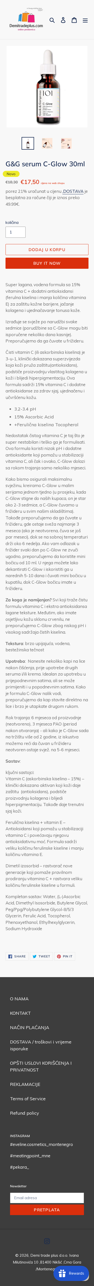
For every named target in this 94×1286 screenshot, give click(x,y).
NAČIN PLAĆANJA (29, 1027)
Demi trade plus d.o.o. (49, 1255)
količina (12, 222)
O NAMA (19, 999)
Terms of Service (28, 1099)
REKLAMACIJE (25, 1084)
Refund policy (24, 1113)
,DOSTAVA (72, 191)
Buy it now (47, 263)
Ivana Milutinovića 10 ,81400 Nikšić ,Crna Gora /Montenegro (47, 1262)
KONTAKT (20, 1013)
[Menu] (85, 19)
